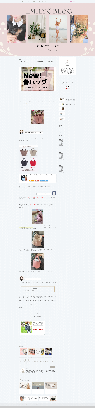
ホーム (22, 1)
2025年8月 (61, 140)
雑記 (20, 59)
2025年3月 (61, 141)
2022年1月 (61, 171)
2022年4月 (61, 168)
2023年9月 (61, 153)
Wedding (61, 128)
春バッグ (47, 361)
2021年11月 (61, 173)
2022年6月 (61, 166)
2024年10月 (61, 142)
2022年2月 (61, 170)
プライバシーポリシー (43, 1)
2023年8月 (61, 154)
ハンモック (21, 361)
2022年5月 (61, 167)
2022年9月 (61, 163)
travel (60, 127)
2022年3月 (61, 169)
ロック (38, 361)
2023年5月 (61, 155)
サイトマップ (27, 1)
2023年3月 (61, 157)
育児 (60, 131)
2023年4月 (61, 156)
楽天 (52, 361)
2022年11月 (61, 160)
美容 (60, 130)
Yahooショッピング (44, 180)
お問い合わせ (34, 1)
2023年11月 (61, 151)
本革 (49, 361)
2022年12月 (61, 159)
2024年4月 (61, 146)
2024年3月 (61, 147)
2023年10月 (61, 152)
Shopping (61, 126)
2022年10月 (61, 162)
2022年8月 (61, 164)
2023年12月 (61, 150)
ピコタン (30, 361)
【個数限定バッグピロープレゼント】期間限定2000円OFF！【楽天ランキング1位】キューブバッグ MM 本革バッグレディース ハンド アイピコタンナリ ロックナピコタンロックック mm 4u (38, 323)
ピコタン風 (34, 361)
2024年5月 (61, 145)
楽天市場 (36, 180)
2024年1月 (61, 149)
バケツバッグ (26, 361)
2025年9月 (61, 139)
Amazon (31, 180)
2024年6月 (61, 144)
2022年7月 (61, 165)
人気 (41, 361)
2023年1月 (61, 158)
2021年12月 (61, 172)
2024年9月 (61, 143)
